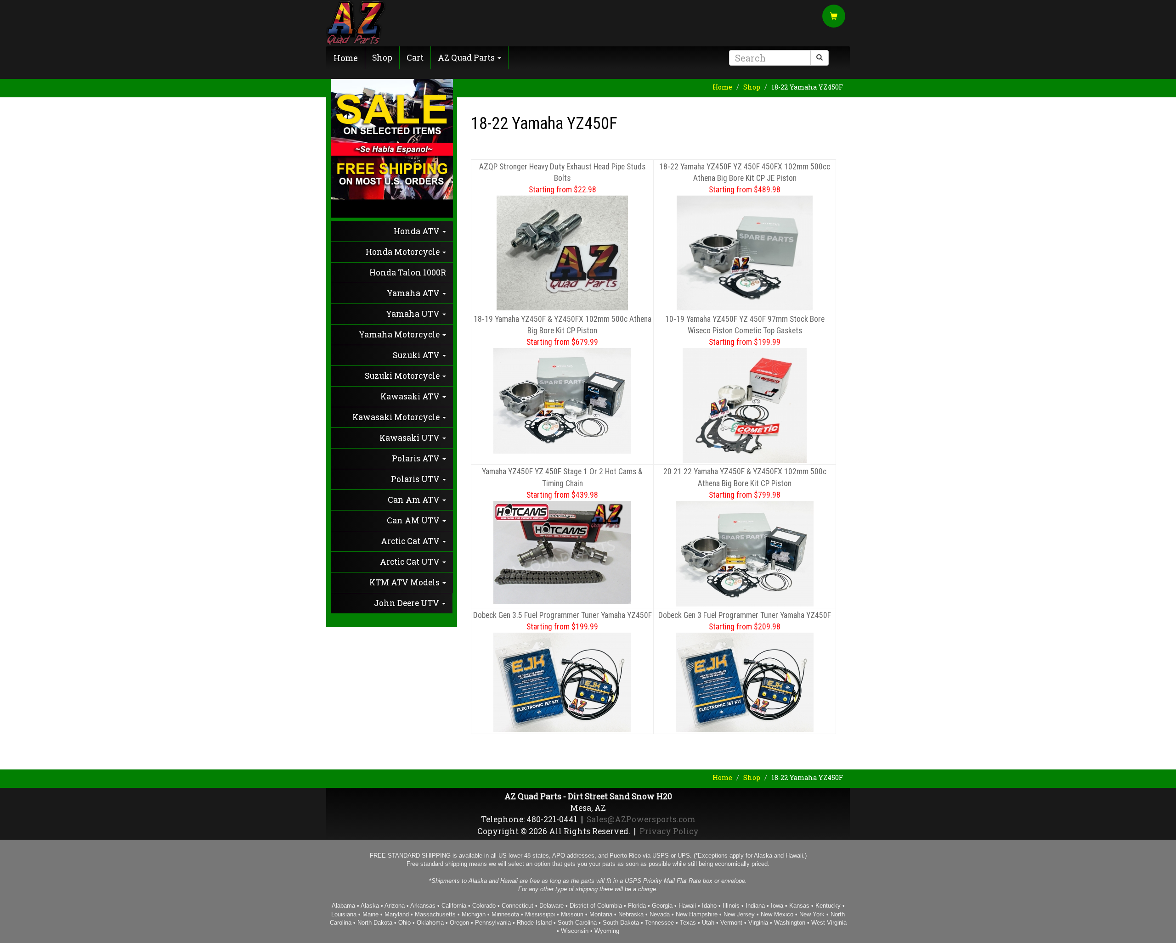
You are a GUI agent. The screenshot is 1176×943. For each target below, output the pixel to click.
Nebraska (631, 914)
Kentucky (828, 905)
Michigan (474, 914)
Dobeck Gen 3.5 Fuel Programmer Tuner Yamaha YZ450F (562, 615)
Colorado (484, 905)
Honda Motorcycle (403, 252)
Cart (415, 57)
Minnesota (505, 914)
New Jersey (739, 914)
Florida (637, 905)
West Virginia (829, 922)
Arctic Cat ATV (411, 541)
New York (812, 914)
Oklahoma (430, 922)
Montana (600, 914)
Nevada (660, 914)
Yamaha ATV (414, 293)
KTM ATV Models (405, 582)
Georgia (662, 905)
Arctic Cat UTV (410, 561)
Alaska (370, 905)
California (453, 905)
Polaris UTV (416, 479)
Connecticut (517, 905)
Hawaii (687, 905)
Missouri (572, 914)
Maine (370, 914)
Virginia (758, 922)
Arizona (394, 905)
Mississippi (540, 914)
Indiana (755, 905)
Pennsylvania (493, 922)
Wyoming (606, 930)
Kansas (799, 905)
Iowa (777, 905)
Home (346, 57)
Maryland (396, 914)
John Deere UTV (407, 603)
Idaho (709, 905)
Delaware (551, 905)
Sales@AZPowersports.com (641, 819)
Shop (382, 57)
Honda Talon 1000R (407, 272)
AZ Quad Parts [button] (467, 57)
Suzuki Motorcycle (403, 375)
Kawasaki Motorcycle (396, 417)
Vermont (731, 922)
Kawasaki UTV (410, 437)
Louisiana (343, 914)
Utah (708, 922)
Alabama (343, 905)
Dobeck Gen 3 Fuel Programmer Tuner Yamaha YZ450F (744, 615)
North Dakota (374, 922)
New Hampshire (697, 914)
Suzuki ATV (417, 355)
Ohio (404, 922)
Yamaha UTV (413, 314)
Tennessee (659, 922)
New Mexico (777, 914)
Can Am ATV (414, 499)
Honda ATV (417, 231)
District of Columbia (596, 905)
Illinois (731, 905)
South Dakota (621, 922)
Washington (789, 922)
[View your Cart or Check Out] (833, 16)
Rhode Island (534, 922)
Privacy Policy (669, 831)
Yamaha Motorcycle (400, 334)
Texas (688, 922)
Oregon (459, 922)
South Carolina (577, 922)
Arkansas (422, 905)
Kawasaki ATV (410, 396)
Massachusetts (435, 914)
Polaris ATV (416, 458)
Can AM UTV (414, 520)
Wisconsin (574, 930)
